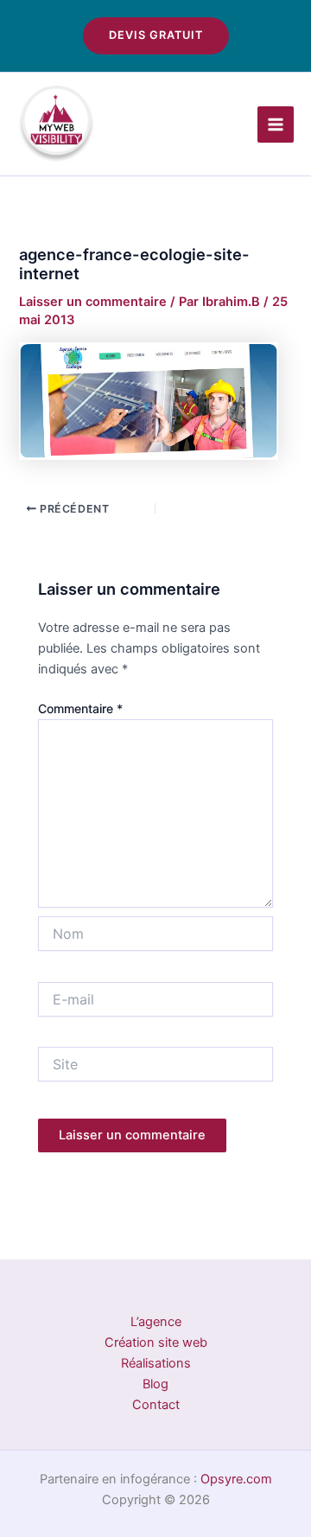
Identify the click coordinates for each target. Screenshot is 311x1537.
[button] (156, 35)
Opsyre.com (236, 1479)
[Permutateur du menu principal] (275, 124)
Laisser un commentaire (93, 301)
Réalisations (156, 1363)
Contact (156, 1405)
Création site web (156, 1342)
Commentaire (80, 708)
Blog (155, 1384)
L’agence (155, 1322)
